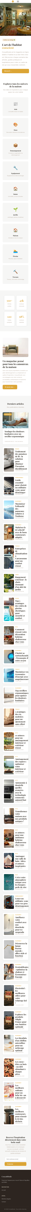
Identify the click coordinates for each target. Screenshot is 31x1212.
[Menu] (18, 1)
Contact (4, 1201)
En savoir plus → (10, 387)
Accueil (4, 1190)
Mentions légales (6, 1199)
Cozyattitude (7, 1176)
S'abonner (10, 1164)
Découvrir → (8, 71)
